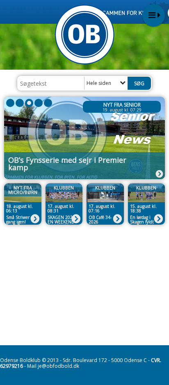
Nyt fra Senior (122, 105)
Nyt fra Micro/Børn (22, 190)
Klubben (64, 188)
